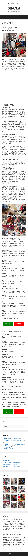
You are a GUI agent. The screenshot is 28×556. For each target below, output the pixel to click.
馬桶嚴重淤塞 (6, 460)
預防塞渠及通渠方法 (8, 448)
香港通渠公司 (14, 8)
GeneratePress (21, 553)
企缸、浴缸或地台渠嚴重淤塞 (10, 464)
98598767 (20, 3)
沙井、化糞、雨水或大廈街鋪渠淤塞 (11, 466)
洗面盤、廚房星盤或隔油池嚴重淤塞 (11, 462)
